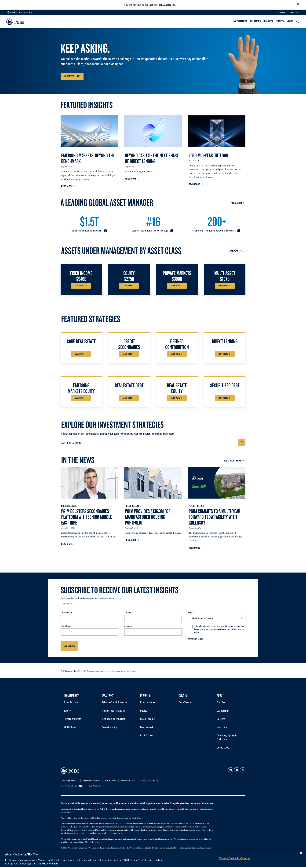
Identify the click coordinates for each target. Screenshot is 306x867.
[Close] (300, 855)
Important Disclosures (78, 818)
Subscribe (69, 645)
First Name (67, 612)
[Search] (241, 442)
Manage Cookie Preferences (234, 858)
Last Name (67, 626)
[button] (298, 5)
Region (191, 612)
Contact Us (293, 12)
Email (128, 612)
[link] (230, 769)
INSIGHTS (268, 21)
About (290, 21)
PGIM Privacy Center (46, 863)
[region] (153, 858)
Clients (280, 21)
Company (128, 626)
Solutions (255, 21)
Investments (240, 21)
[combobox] (149, 442)
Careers (281, 12)
